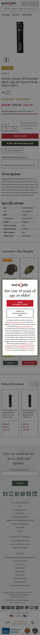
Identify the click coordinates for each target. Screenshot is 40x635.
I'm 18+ (20, 303)
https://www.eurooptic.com (14, 322)
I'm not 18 (20, 313)
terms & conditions (21, 346)
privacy (28, 344)
